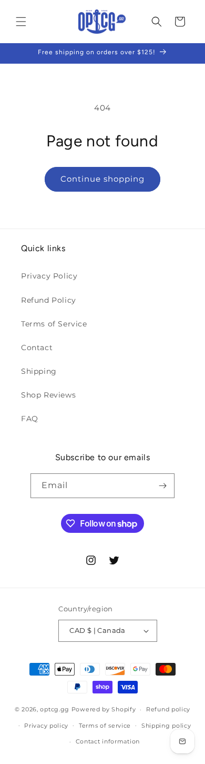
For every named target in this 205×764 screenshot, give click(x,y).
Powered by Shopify (103, 709)
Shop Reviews (48, 395)
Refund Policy (48, 300)
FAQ (29, 418)
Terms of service (105, 725)
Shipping (39, 371)
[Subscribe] (162, 485)
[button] (21, 21)
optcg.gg (54, 709)
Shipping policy (166, 725)
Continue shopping (102, 179)
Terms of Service (54, 324)
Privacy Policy (49, 276)
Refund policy (168, 709)
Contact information (108, 741)
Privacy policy (46, 725)
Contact (37, 347)
